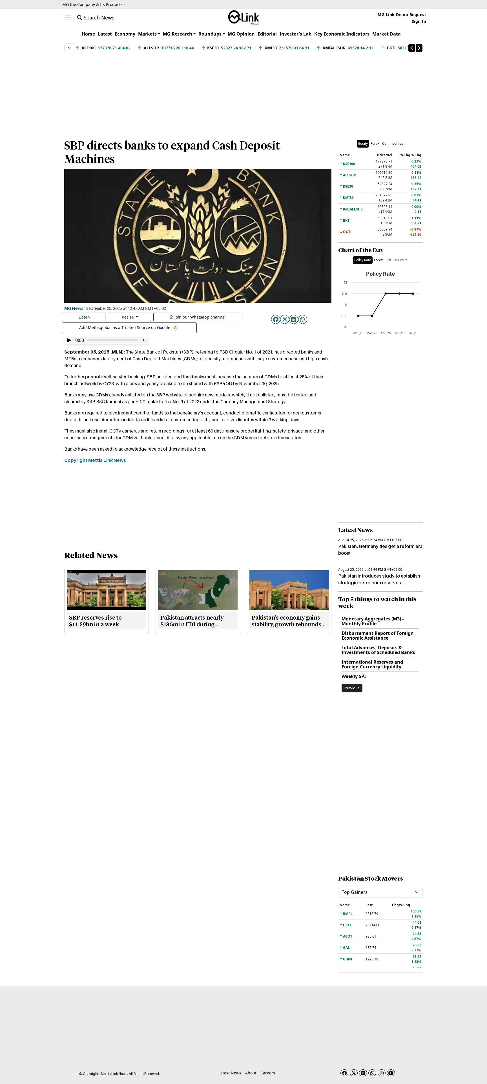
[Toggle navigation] (68, 18)
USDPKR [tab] (400, 260)
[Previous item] (411, 48)
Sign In (419, 21)
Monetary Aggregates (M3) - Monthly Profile (373, 621)
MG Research (177, 34)
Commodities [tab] (392, 143)
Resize (128, 317)
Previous (352, 687)
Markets (147, 34)
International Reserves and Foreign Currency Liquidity (372, 664)
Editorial (267, 34)
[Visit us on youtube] (391, 1072)
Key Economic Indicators (341, 34)
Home (88, 34)
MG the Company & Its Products (92, 4)
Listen (84, 317)
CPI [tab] (388, 260)
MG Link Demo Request (402, 14)
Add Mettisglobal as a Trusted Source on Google (125, 327)
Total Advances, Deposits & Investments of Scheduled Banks (378, 649)
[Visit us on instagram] (382, 1072)
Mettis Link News (107, 460)
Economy (125, 34)
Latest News (229, 1073)
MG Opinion (241, 34)
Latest (105, 34)
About (250, 1073)
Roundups (210, 34)
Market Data (386, 34)
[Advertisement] (243, 92)
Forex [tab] (375, 143)
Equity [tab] (363, 143)
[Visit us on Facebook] (344, 1072)
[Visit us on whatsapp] (372, 1072)
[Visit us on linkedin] (363, 1072)
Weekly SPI (354, 676)
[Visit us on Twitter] (354, 1072)
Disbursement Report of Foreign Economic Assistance (378, 635)
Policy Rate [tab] (362, 260)
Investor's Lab (295, 34)
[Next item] (419, 48)
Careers (267, 1073)
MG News (73, 308)
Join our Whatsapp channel (200, 317)
